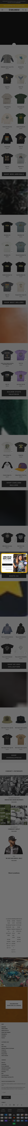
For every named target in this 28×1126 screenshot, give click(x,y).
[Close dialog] (26, 554)
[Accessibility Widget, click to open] (25, 563)
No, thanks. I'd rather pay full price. (9, 569)
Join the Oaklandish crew (7, 564)
